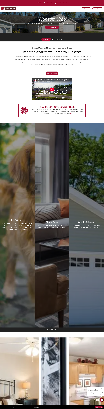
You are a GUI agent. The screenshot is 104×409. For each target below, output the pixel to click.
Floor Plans (34, 35)
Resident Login (87, 8)
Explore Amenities (52, 73)
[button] (52, 3)
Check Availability (51, 27)
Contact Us (71, 35)
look (71, 113)
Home (20, 35)
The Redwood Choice (45, 35)
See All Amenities (51, 329)
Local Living (62, 35)
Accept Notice (99, 407)
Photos (56, 35)
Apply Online (47, 39)
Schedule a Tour (97, 8)
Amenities (27, 35)
